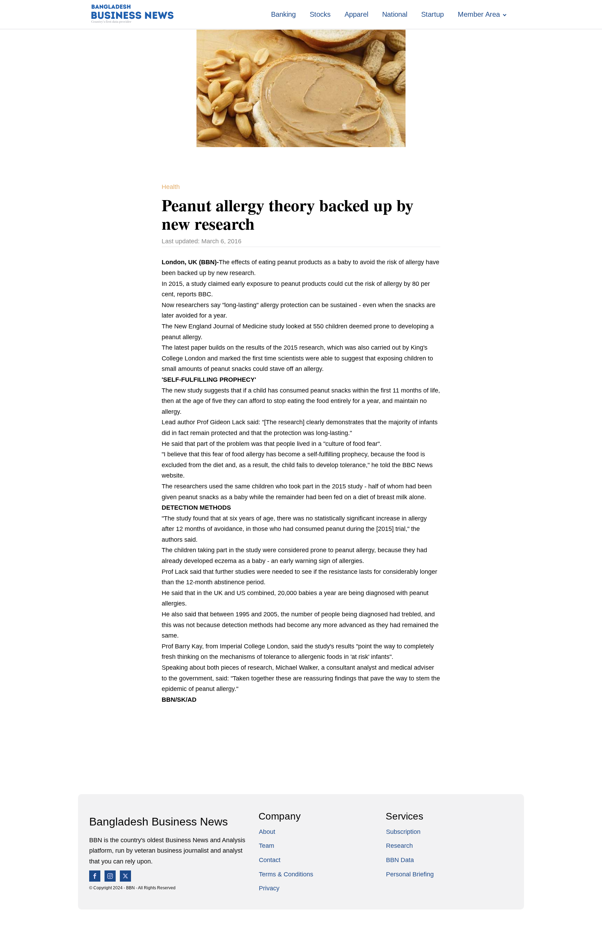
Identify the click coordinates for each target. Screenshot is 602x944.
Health (171, 186)
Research (399, 845)
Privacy (269, 888)
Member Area (479, 14)
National (394, 14)
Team (266, 845)
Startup (432, 14)
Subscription (403, 831)
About (267, 831)
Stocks (320, 14)
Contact (269, 860)
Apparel (356, 14)
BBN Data (400, 860)
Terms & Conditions (286, 874)
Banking (283, 14)
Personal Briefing (410, 874)
